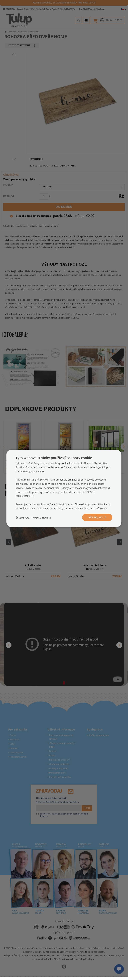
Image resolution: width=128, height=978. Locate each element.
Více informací (98, 508)
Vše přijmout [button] (97, 517)
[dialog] (63, 488)
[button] (33, 517)
